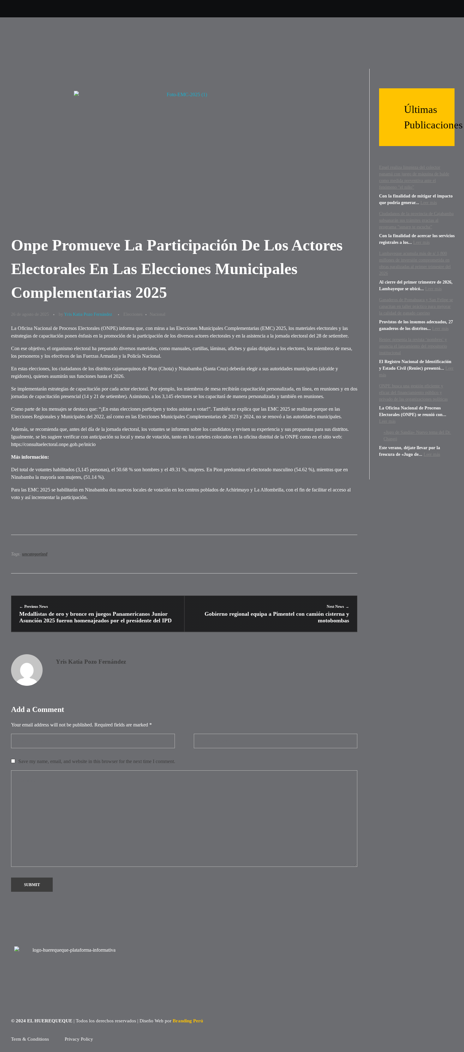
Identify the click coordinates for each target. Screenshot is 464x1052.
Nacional (157, 314)
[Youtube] (369, 9)
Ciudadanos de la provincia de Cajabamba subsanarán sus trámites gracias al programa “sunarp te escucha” (416, 220)
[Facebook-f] (385, 9)
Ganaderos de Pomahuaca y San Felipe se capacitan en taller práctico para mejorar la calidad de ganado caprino (416, 306)
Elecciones (132, 314)
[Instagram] (354, 9)
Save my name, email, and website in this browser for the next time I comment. (96, 761)
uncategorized (34, 554)
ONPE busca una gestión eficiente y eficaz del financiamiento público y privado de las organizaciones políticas (413, 393)
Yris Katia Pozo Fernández (88, 314)
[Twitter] (338, 9)
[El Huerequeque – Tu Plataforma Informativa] (58, 43)
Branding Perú (188, 1020)
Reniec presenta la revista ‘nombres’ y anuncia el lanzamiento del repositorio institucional (413, 346)
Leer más (428, 202)
